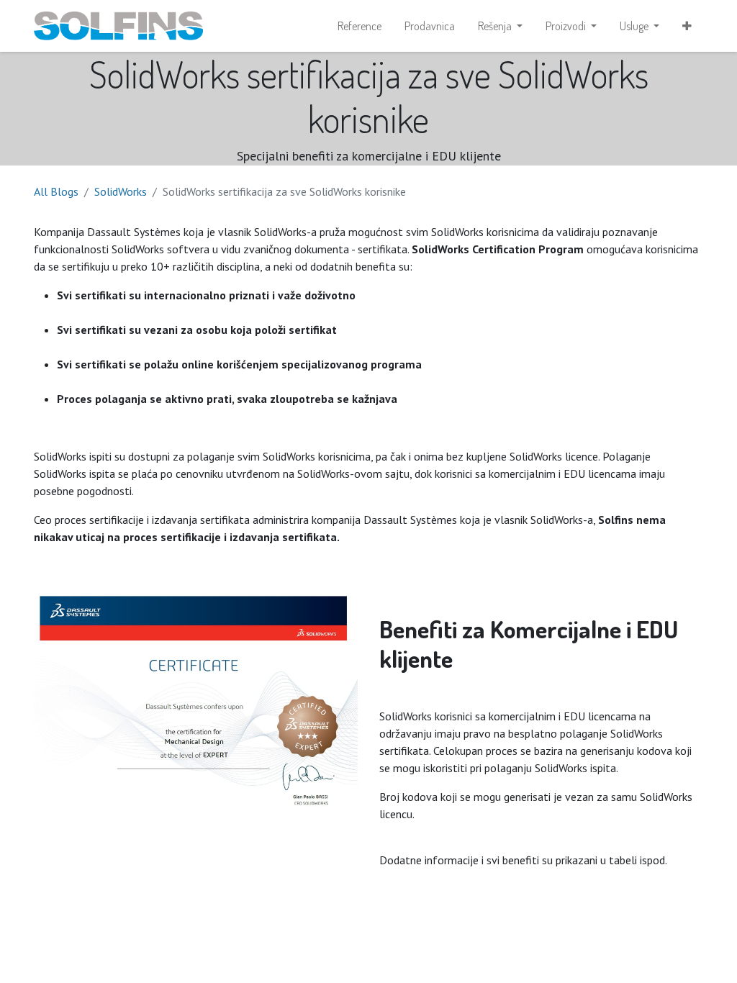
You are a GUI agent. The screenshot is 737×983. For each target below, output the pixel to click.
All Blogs (56, 191)
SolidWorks (120, 191)
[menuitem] (359, 26)
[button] (687, 26)
